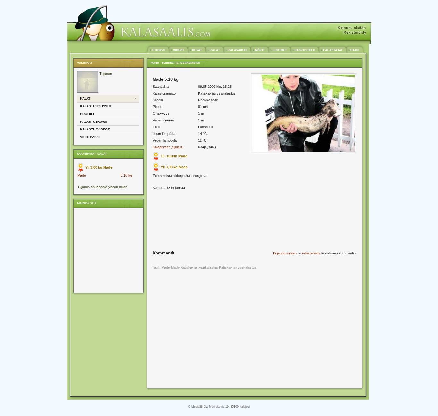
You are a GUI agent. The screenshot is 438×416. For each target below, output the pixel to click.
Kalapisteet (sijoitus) (168, 147)
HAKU (355, 50)
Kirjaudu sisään (285, 253)
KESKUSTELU (305, 50)
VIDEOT (178, 50)
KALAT (215, 50)
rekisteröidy (311, 253)
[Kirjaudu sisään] (351, 28)
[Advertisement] (108, 250)
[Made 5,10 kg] (303, 152)
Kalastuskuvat (94, 121)
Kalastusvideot (95, 129)
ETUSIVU (158, 50)
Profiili (87, 114)
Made (81, 175)
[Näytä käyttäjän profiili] (87, 91)
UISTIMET (280, 50)
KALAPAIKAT (237, 50)
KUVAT (197, 50)
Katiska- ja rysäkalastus (238, 267)
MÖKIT (260, 50)
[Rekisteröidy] (354, 32)
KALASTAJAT (333, 50)
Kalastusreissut (96, 106)
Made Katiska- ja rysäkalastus (194, 267)
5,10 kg (126, 175)
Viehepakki (90, 137)
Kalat (85, 98)
